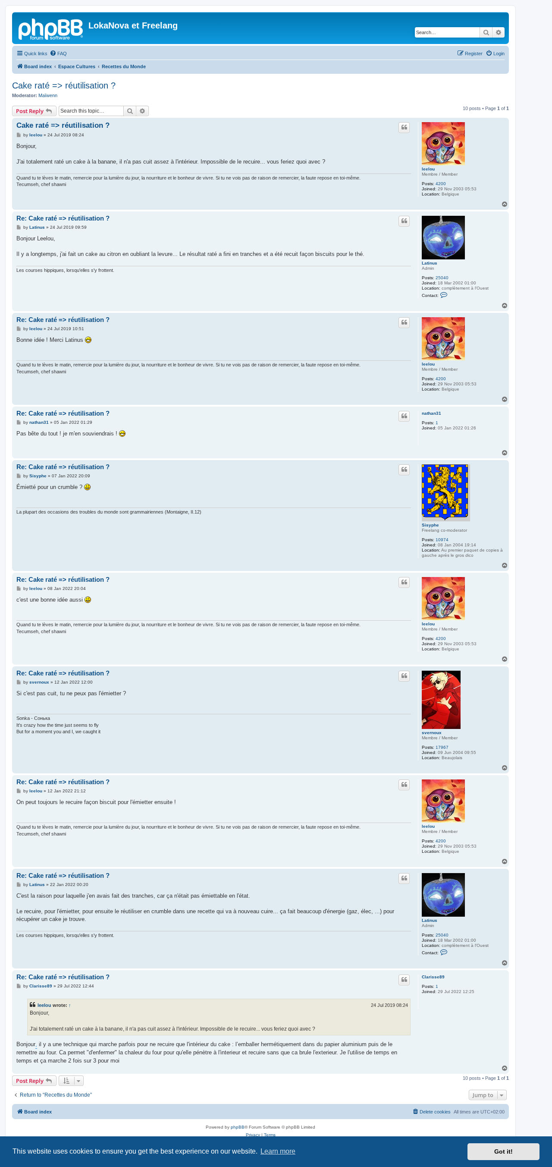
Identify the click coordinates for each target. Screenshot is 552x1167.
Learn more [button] (277, 1151)
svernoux (432, 732)
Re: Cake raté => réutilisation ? (63, 218)
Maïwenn (47, 95)
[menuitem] (58, 53)
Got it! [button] (503, 1151)
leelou (428, 169)
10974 (442, 539)
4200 (441, 183)
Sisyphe (430, 525)
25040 (442, 277)
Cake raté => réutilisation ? (64, 85)
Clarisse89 (433, 977)
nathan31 (431, 413)
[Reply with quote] (404, 127)
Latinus (429, 263)
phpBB (238, 1127)
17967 (442, 747)
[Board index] (51, 28)
